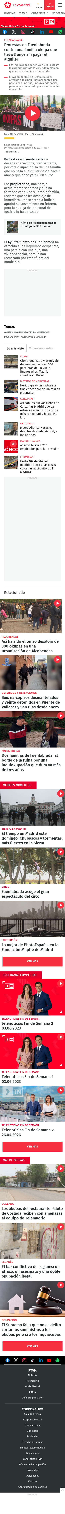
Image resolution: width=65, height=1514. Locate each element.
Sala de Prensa (32, 1414)
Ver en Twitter (15, 1361)
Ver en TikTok (32, 1361)
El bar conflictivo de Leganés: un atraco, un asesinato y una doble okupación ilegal (32, 1241)
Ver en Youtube (49, 1360)
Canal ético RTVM (32, 1459)
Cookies (32, 1481)
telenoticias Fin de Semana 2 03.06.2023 (32, 997)
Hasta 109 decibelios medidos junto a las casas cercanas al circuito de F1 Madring (11, 462)
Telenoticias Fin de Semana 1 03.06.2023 (32, 1051)
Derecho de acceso (32, 1442)
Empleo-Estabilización (32, 1448)
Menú (60, 5)
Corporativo (32, 1409)
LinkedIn (41, 31)
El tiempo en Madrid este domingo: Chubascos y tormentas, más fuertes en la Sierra (32, 807)
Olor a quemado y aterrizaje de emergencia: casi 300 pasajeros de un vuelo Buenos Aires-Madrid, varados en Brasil (11, 361)
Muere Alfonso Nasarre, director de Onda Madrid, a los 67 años (11, 428)
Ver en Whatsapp (57, 1360)
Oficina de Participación (32, 1464)
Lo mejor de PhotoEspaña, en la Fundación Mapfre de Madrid (32, 919)
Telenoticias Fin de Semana (20, 1018)
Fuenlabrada (13, 40)
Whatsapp (60, 31)
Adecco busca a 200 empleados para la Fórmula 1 (11, 446)
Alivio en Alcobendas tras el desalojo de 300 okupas (12, 227)
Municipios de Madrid (33, 337)
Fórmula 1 (27, 457)
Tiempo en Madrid (14, 828)
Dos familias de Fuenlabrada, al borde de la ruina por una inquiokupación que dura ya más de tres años (32, 729)
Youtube (51, 31)
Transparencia (32, 1425)
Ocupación (43, 332)
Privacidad (32, 1470)
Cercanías (27, 399)
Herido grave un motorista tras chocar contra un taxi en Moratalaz (11, 386)
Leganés (7, 1262)
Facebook (4, 32)
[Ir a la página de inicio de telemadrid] (17, 5)
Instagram (23, 31)
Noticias (9, 13)
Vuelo (24, 356)
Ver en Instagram (24, 1360)
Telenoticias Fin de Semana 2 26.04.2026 (32, 1104)
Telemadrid (32, 1381)
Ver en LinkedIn (41, 1360)
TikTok (32, 32)
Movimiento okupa (25, 332)
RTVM (32, 1370)
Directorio (32, 1431)
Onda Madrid (39, 13)
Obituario (27, 423)
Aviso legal (32, 1476)
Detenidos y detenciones (19, 692)
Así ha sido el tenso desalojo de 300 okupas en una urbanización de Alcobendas (31, 616)
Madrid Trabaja (30, 441)
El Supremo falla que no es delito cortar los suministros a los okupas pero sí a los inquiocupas (32, 1299)
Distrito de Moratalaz (34, 381)
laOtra (32, 1392)
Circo (6, 886)
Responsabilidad (32, 1419)
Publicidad (32, 1436)
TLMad (23, 13)
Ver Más (32, 961)
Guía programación (32, 1398)
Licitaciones (32, 1453)
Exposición (9, 940)
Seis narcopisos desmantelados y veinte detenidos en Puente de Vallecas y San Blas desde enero (31, 672)
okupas (8, 332)
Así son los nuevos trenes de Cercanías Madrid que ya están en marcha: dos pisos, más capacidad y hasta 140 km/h (11, 404)
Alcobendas (10, 636)
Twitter (14, 32)
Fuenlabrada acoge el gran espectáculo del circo (32, 866)
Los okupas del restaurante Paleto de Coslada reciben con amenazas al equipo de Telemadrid (32, 1182)
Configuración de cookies (32, 1487)
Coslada (8, 1203)
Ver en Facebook (7, 1361)
